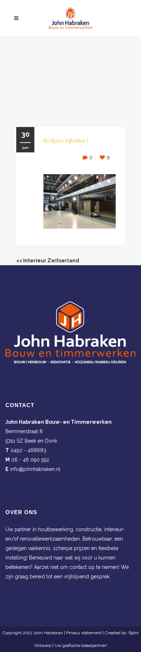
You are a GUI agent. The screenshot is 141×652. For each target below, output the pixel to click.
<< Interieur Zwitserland (47, 260)
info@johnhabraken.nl (35, 469)
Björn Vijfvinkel (68, 141)
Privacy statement (84, 632)
